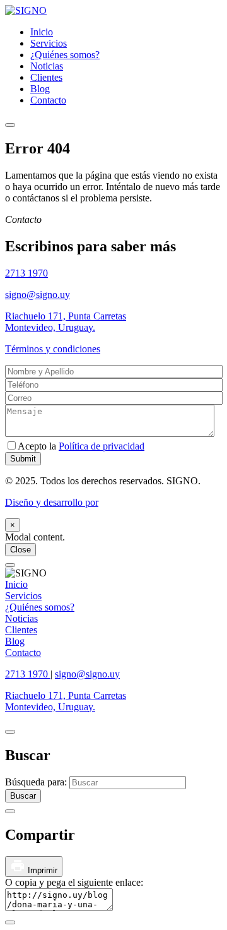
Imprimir (41, 870)
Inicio (41, 32)
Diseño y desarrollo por (51, 502)
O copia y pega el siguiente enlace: (74, 882)
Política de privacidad (101, 446)
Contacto (48, 100)
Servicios (48, 43)
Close (20, 549)
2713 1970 (26, 273)
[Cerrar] (10, 565)
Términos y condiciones (52, 348)
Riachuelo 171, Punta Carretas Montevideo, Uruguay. (65, 322)
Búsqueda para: (37, 782)
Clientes (46, 77)
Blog (40, 88)
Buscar (23, 796)
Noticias (46, 66)
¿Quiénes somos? (65, 54)
